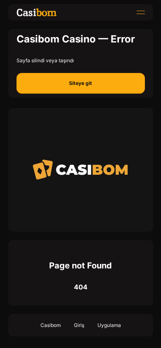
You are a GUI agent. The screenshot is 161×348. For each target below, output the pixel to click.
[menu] (141, 12)
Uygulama (109, 325)
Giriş (79, 325)
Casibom (50, 325)
